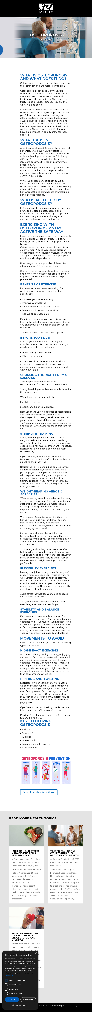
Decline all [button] (28, 1000)
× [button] (36, 953)
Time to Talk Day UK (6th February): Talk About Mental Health (64, 853)
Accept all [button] (12, 1000)
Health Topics (17, 862)
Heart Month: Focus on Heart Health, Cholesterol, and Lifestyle (25, 936)
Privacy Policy (9, 975)
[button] (20, 1005)
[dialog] (20, 980)
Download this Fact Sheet (39, 792)
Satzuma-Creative (21, 859)
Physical (34, 866)
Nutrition (26, 866)
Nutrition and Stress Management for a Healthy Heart (26, 853)
